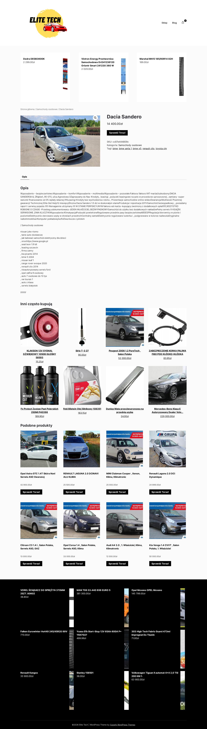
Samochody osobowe (46, 109)
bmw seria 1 (125, 148)
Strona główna (27, 109)
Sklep (164, 22)
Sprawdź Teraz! (117, 133)
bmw (115, 148)
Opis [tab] (24, 176)
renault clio (148, 148)
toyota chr (161, 148)
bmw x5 (137, 148)
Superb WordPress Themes (122, 725)
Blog (174, 22)
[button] (95, 117)
